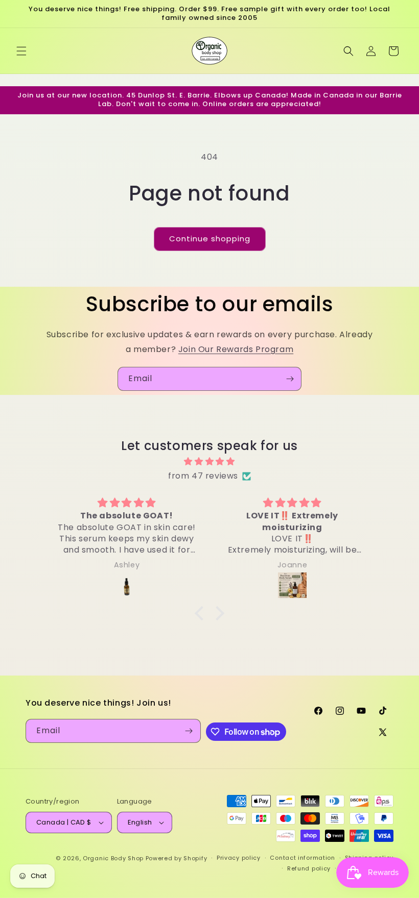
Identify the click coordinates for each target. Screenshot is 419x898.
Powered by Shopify (176, 858)
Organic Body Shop (113, 858)
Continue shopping (209, 238)
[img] (209, 461)
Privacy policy (239, 858)
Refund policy (309, 868)
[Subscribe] (289, 379)
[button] (21, 51)
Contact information (302, 858)
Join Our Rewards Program (235, 349)
